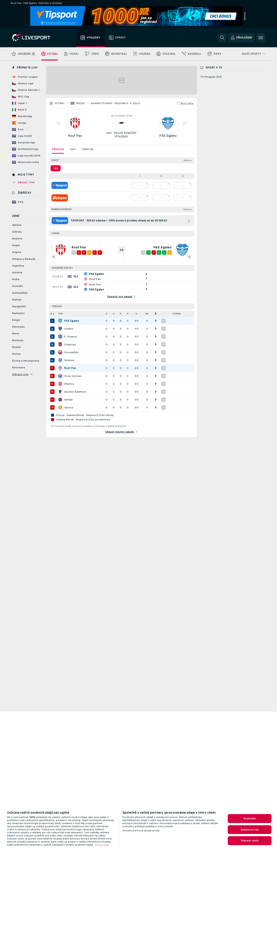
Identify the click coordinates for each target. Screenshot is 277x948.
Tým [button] (60, 313)
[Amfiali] (60, 399)
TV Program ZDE (211, 77)
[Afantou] (60, 384)
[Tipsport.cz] (59, 185)
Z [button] (106, 313)
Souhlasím (249, 818)
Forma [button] (177, 313)
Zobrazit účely (250, 840)
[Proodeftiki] (60, 352)
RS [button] (146, 313)
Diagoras (70, 344)
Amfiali (68, 399)
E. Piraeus (70, 336)
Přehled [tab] (58, 149)
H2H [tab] (73, 149)
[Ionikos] (60, 329)
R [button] (120, 313)
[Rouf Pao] (60, 368)
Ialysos (68, 407)
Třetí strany (102, 844)
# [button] (51, 313)
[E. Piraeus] (60, 336)
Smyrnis (69, 360)
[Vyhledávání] (222, 37)
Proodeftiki (71, 352)
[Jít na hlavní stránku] (36, 37)
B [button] (155, 313)
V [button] (113, 313)
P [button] (127, 313)
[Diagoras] (60, 344)
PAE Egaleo (168, 135)
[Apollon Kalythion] (60, 392)
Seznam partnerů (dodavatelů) (141, 830)
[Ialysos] (60, 407)
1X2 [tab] (55, 168)
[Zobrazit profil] (75, 123)
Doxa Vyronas (73, 376)
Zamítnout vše (250, 829)
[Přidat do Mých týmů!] (58, 123)
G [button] (136, 313)
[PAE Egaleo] (60, 321)
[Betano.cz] (59, 197)
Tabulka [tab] (88, 149)
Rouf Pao (75, 135)
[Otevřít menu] (260, 37)
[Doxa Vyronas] (60, 376)
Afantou (69, 384)
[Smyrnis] (60, 360)
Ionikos (69, 328)
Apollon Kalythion (75, 391)
